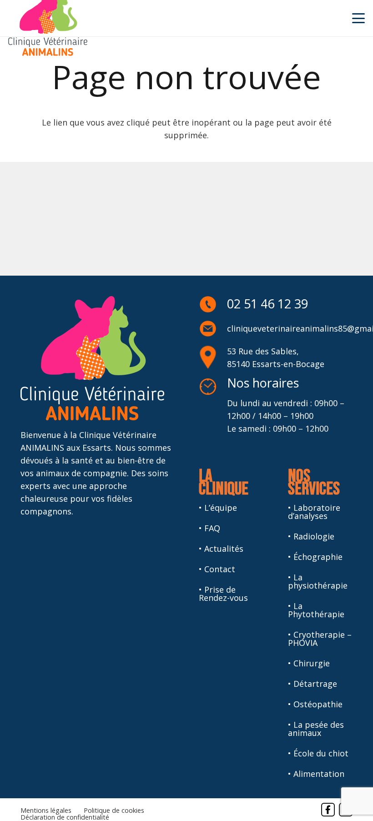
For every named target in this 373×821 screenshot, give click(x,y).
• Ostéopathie (315, 704)
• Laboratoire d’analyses (314, 511)
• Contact (217, 569)
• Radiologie (311, 536)
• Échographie (315, 556)
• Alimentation (316, 773)
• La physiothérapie (318, 581)
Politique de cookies (114, 810)
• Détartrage (312, 683)
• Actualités (221, 548)
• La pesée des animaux (316, 728)
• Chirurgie (309, 663)
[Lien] (328, 809)
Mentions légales (45, 810)
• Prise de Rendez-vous (223, 593)
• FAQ (209, 528)
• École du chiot (318, 753)
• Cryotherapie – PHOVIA (320, 638)
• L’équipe (218, 507)
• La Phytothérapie (316, 610)
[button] (359, 18)
